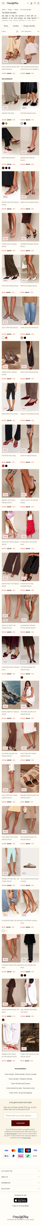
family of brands (11, 1133)
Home (3, 9)
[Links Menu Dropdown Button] (3, 3)
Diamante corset (29, 1088)
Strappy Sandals (29, 26)
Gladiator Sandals (25, 1079)
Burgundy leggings (25, 1093)
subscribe (20, 1123)
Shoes (10, 9)
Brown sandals (31, 1074)
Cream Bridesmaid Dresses (20, 1083)
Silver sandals (14, 1079)
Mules (16, 9)
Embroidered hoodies (14, 1088)
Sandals (16, 26)
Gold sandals (9, 1074)
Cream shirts (13, 1093)
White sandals (20, 1074)
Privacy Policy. (27, 1138)
